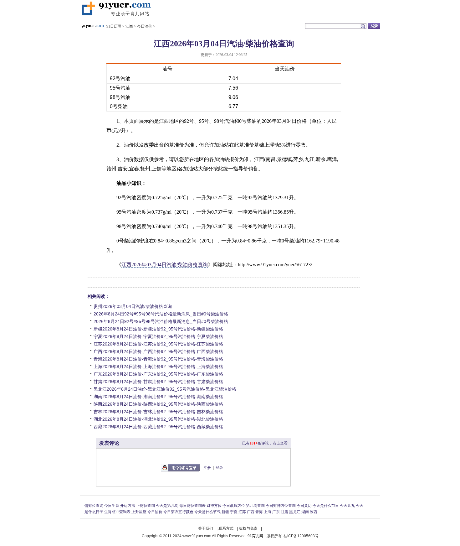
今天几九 (347, 505)
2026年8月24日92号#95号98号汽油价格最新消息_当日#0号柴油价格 (161, 313)
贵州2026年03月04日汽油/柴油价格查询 (133, 306)
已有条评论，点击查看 (265, 443)
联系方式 (225, 528)
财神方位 (214, 505)
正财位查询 (145, 505)
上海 (267, 512)
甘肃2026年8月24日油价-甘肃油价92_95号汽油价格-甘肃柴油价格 (158, 381)
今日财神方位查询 (281, 505)
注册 (207, 467)
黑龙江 (294, 512)
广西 (250, 512)
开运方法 (127, 505)
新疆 (225, 512)
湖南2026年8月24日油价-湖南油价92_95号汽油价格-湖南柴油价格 (158, 396)
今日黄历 (304, 505)
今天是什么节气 (207, 512)
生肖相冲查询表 (117, 512)
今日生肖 (111, 505)
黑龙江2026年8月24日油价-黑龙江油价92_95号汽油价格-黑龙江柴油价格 (165, 389)
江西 (129, 26)
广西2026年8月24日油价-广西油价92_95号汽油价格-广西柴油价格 (158, 351)
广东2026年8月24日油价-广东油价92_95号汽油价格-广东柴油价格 (158, 374)
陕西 (313, 512)
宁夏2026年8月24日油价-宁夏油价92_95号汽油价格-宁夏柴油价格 (158, 336)
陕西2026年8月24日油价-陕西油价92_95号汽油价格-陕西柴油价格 (158, 404)
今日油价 (144, 26)
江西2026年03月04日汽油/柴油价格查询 (164, 264)
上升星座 (138, 512)
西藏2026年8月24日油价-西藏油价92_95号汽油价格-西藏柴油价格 (158, 426)
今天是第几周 (167, 505)
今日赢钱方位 (233, 505)
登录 (219, 467)
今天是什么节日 (326, 505)
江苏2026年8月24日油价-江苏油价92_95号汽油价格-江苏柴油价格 (158, 343)
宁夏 (234, 512)
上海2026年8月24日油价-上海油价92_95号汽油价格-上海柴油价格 (158, 366)
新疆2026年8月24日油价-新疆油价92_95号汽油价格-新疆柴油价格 (158, 328)
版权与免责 (248, 528)
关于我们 (205, 528)
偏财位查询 (93, 505)
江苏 (242, 512)
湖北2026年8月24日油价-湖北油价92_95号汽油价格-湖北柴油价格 (158, 419)
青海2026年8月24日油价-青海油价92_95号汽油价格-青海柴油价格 (158, 358)
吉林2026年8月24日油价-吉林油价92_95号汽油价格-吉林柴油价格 (158, 411)
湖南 (305, 512)
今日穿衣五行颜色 (178, 512)
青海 (259, 512)
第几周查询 (255, 505)
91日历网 (115, 9)
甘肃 (284, 512)
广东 (276, 512)
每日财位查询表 (192, 505)
